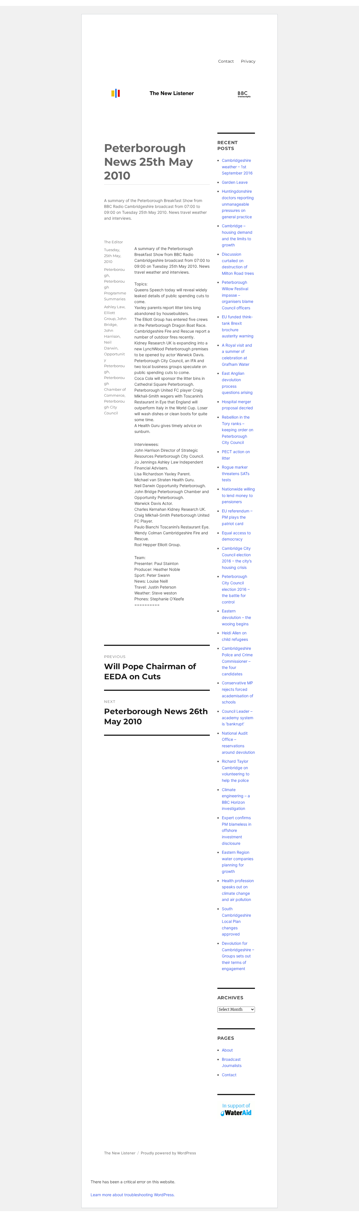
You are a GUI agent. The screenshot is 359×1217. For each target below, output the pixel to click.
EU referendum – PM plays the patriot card (237, 517)
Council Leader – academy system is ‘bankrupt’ (237, 717)
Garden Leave (235, 182)
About (227, 1050)
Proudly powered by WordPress (168, 1153)
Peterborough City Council (114, 407)
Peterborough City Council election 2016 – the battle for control (236, 589)
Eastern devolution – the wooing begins (236, 617)
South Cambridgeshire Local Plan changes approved (236, 921)
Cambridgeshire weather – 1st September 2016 (237, 166)
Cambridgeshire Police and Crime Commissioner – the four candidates (237, 661)
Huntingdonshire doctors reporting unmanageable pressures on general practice (238, 204)
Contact (226, 61)
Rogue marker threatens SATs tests (235, 473)
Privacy (248, 61)
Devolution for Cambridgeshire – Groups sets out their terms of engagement (238, 956)
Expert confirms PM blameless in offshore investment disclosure (236, 830)
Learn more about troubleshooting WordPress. (133, 1194)
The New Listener (119, 1153)
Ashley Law (114, 307)
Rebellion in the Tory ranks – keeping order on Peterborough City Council (237, 430)
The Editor (113, 242)
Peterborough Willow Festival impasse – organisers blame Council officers (237, 295)
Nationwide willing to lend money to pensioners (238, 495)
